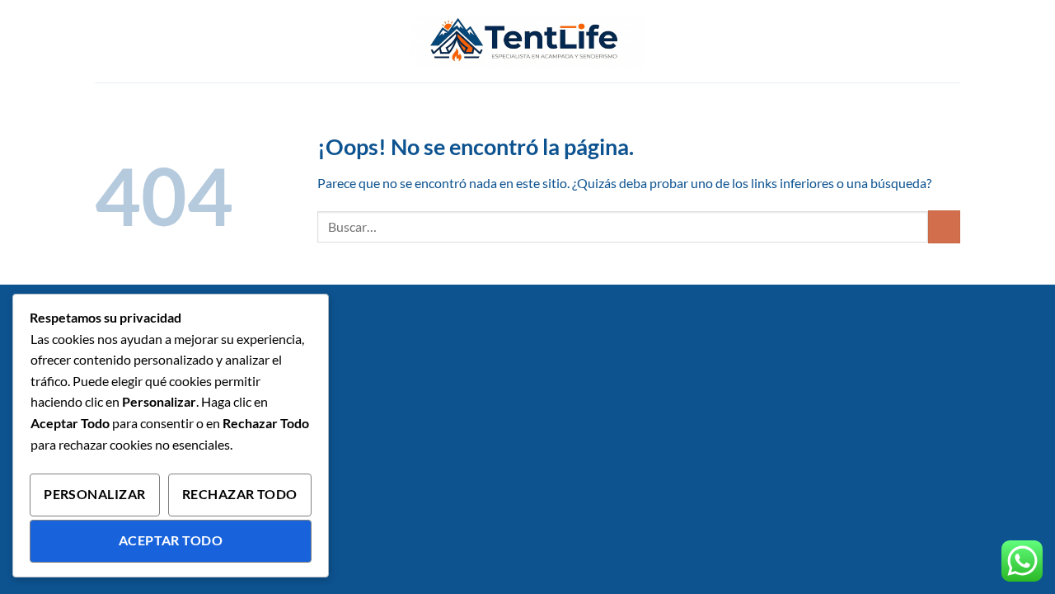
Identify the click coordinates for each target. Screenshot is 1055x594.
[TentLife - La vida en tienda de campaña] (527, 41)
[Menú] (105, 41)
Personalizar (95, 494)
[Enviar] (944, 226)
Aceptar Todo (171, 540)
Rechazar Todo (240, 494)
